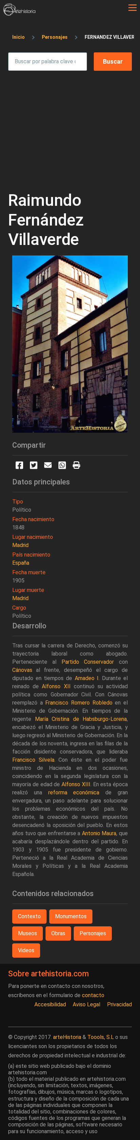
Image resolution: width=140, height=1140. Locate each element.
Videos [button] (26, 950)
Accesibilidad (50, 1004)
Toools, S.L (100, 1037)
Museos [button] (27, 933)
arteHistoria (67, 1037)
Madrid (20, 545)
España (20, 563)
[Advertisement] (70, 124)
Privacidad (119, 1004)
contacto (93, 995)
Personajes (55, 37)
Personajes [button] (93, 933)
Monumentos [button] (71, 916)
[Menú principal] (132, 8)
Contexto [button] (29, 916)
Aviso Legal (86, 1004)
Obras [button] (58, 933)
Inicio (18, 37)
